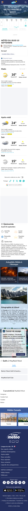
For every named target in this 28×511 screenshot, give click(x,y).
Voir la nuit (22, 69)
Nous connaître (5, 457)
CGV (17, 496)
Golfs (14, 365)
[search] (25, 2)
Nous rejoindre (5, 460)
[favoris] (25, 11)
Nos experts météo (7, 449)
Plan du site (22, 496)
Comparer (23, 29)
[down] (14, 323)
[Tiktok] (23, 482)
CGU (13, 496)
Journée (4, 29)
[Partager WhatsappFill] (24, 181)
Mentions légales (7, 496)
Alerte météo (5, 454)
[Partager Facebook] (14, 181)
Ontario (9, 5)
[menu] (2, 2)
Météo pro (4, 475)
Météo (1, 5)
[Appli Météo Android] (20, 490)
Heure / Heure (13, 29)
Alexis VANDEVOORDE (17, 45)
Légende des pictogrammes (10, 465)
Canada (5, 5)
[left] (1, 22)
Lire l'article (20, 354)
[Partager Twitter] (17, 181)
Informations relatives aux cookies (14, 498)
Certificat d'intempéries (8, 452)
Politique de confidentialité (8, 500)
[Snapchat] (12, 482)
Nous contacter (5, 462)
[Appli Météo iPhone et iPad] (8, 490)
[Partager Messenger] (20, 181)
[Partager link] (10, 181)
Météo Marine (5, 472)
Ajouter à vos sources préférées (15, 184)
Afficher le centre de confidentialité (14, 503)
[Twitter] (8, 482)
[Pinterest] (19, 482)
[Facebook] (4, 482)
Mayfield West (13, 5)
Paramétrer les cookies (21, 500)
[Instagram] (16, 482)
